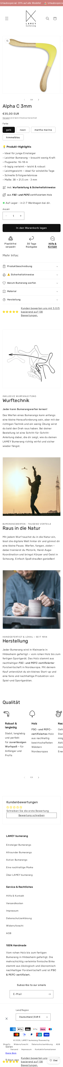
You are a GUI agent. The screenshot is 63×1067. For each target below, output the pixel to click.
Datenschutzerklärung (19, 918)
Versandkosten (14, 903)
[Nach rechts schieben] (38, 99)
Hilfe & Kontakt (15, 895)
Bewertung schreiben (32, 815)
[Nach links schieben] (24, 99)
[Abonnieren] (49, 994)
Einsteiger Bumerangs (18, 844)
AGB (8, 933)
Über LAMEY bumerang (19, 874)
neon (23, 129)
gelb (8, 129)
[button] (6, 18)
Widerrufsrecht (14, 925)
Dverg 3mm (11, 1053)
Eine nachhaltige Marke (19, 867)
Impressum (12, 910)
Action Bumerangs (16, 859)
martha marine (43, 129)
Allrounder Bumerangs (19, 852)
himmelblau (13, 137)
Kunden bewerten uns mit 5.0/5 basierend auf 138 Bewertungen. (40, 312)
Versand (6, 118)
